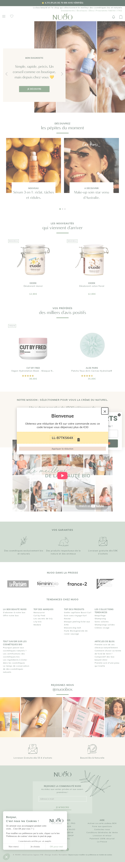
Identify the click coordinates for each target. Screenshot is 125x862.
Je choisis (35, 846)
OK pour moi (56, 846)
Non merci (14, 846)
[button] (6, 856)
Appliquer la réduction (62, 449)
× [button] (104, 411)
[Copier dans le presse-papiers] (78, 440)
